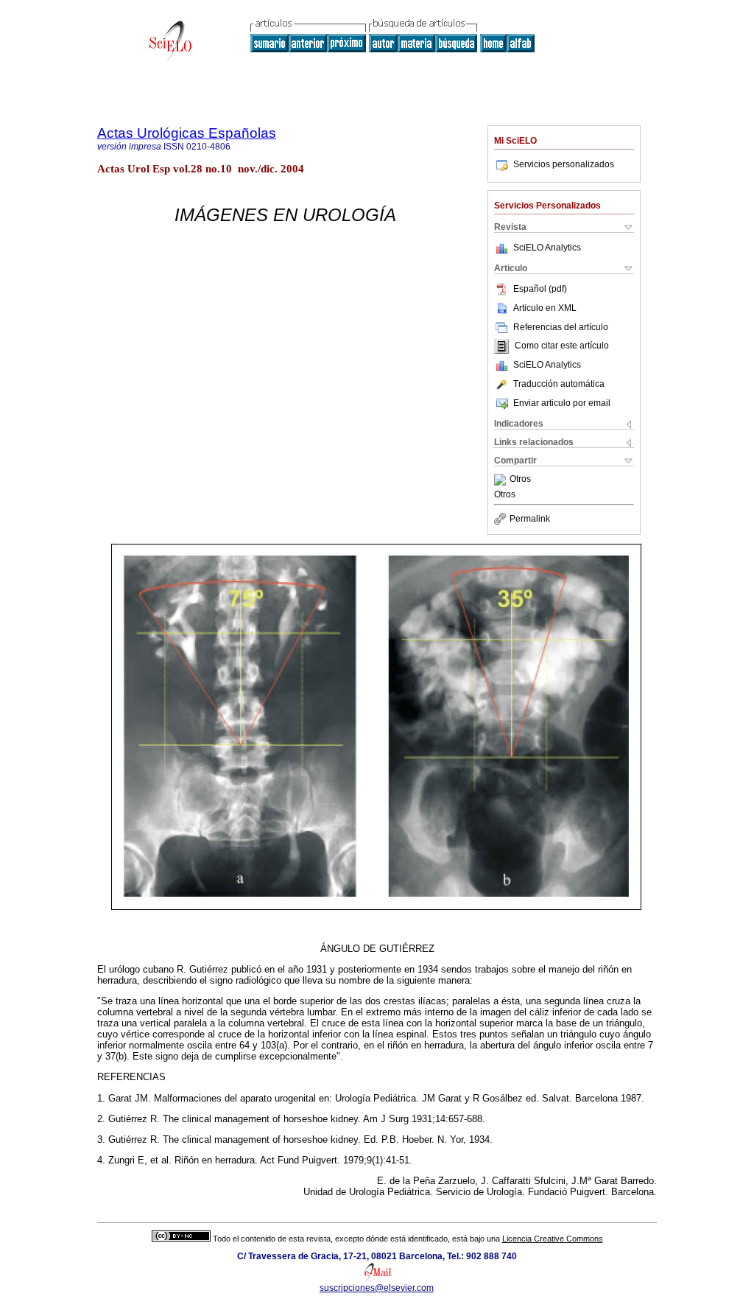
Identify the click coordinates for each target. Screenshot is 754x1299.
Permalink (530, 519)
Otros (520, 480)
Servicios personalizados (563, 164)
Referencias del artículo (560, 327)
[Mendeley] (502, 480)
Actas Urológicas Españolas (186, 133)
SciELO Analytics (547, 247)
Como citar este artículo (562, 346)
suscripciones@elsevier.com (377, 1288)
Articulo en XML (545, 308)
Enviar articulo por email (561, 403)
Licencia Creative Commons (552, 1238)
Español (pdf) (540, 289)
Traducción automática (559, 384)
